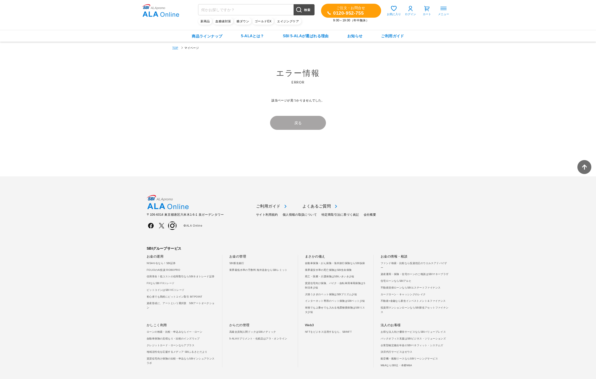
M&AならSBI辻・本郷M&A (396, 365)
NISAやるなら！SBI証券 (161, 263)
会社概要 (370, 214)
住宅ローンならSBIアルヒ (396, 280)
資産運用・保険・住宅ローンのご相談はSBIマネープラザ (415, 274)
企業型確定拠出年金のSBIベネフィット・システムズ (412, 345)
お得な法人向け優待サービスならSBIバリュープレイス (413, 331)
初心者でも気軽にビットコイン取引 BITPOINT (175, 296)
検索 (307, 10)
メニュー (443, 14)
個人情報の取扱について (300, 214)
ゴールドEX (263, 21)
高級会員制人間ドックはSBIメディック (252, 331)
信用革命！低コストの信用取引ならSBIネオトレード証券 (181, 276)
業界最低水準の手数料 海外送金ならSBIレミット (258, 269)
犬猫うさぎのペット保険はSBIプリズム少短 (331, 294)
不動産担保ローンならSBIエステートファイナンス (410, 287)
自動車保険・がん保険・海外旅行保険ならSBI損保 (335, 263)
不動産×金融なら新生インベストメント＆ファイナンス (413, 300)
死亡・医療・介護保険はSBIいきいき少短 (329, 276)
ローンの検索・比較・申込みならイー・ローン (174, 331)
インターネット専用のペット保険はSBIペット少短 (335, 300)
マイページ (191, 48)
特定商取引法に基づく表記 (340, 214)
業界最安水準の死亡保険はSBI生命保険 (328, 269)
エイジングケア (288, 21)
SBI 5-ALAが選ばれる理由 (306, 36)
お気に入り (394, 14)
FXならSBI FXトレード (160, 283)
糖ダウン (243, 21)
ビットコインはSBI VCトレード (166, 289)
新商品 (205, 21)
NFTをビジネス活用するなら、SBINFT (328, 331)
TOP (175, 48)
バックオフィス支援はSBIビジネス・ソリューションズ (413, 338)
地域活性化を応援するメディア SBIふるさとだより (177, 351)
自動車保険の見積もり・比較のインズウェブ (173, 338)
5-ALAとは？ (252, 36)
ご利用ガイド (392, 36)
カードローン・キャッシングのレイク (403, 294)
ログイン (410, 14)
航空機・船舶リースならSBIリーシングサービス (409, 358)
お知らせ (355, 36)
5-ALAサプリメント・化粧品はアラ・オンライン (258, 338)
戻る (298, 123)
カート (427, 14)
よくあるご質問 (316, 206)
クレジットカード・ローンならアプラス (170, 345)
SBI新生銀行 (236, 263)
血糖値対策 (223, 21)
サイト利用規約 (267, 214)
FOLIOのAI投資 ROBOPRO (163, 269)
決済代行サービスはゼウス (397, 351)
